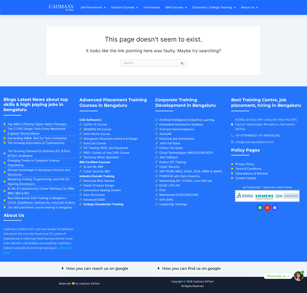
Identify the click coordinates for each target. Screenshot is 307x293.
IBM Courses (174, 7)
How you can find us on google (191, 268)
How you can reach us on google (97, 268)
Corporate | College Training (212, 7)
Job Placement (91, 7)
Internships (151, 7)
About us (247, 7)
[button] (105, 268)
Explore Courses (122, 7)
